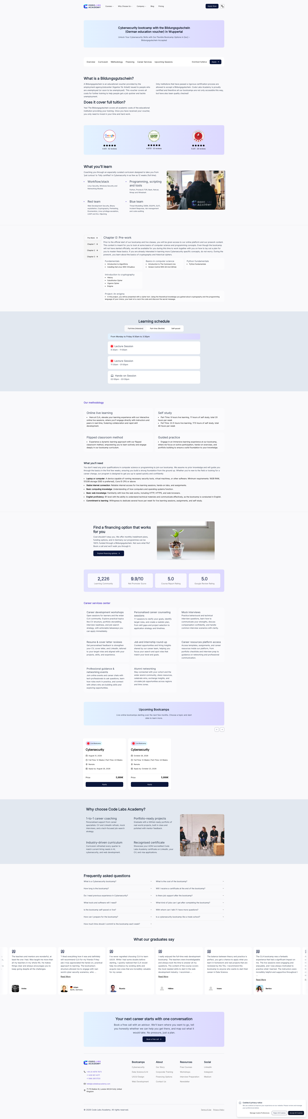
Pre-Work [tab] (91, 238)
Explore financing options (107, 553)
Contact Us (161, 1081)
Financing (130, 62)
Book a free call (153, 1039)
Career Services (144, 62)
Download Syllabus (199, 62)
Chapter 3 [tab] (91, 257)
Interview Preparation (189, 1077)
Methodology (117, 62)
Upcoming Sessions (164, 62)
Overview (91, 62)
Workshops (185, 1072)
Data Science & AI (140, 1072)
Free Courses (186, 1067)
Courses (108, 6)
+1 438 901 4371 (93, 1075)
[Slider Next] (222, 729)
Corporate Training (164, 1072)
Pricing (161, 6)
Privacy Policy (218, 1110)
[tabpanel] (163, 269)
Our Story (160, 1067)
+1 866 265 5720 (93, 1078)
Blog (152, 6)
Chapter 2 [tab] (91, 250)
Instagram (208, 1072)
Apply (214, 62)
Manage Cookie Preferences (259, 1113)
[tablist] (93, 247)
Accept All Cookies (296, 1113)
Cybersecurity (95, 749)
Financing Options (164, 1077)
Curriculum (103, 62)
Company (140, 6)
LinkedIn (208, 1067)
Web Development (140, 1081)
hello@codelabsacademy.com (98, 1084)
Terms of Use (206, 1110)
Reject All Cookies (279, 1113)
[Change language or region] (222, 6)
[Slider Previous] (217, 729)
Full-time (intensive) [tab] (135, 328)
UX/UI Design (138, 1077)
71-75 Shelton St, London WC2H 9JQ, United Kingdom (104, 1090)
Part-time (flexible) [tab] (157, 328)
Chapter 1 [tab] (91, 244)
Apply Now (212, 6)
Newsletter (185, 1081)
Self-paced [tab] (175, 328)
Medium (207, 1077)
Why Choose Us (124, 6)
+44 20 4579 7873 (94, 1072)
